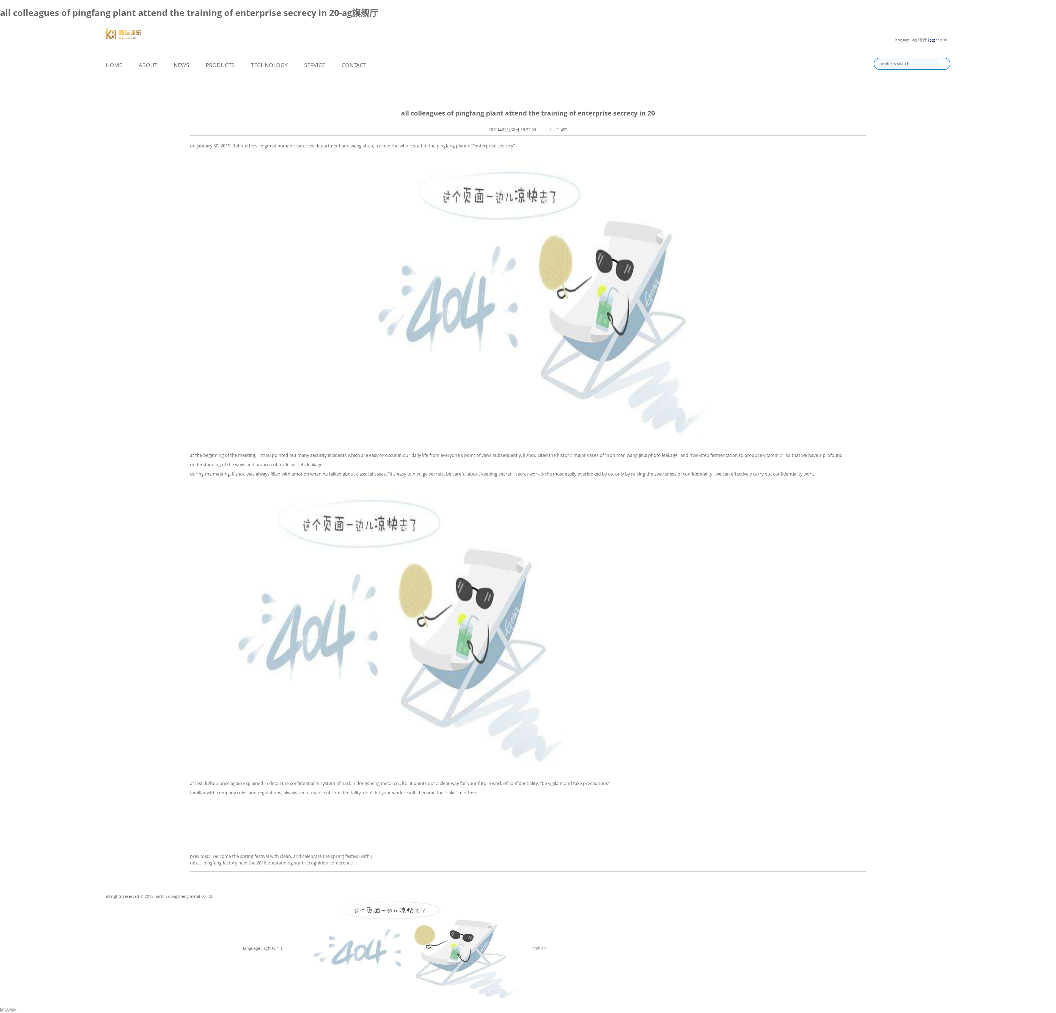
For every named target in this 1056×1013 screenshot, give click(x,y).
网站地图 (9, 1010)
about (148, 65)
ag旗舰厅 (919, 39)
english (941, 39)
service (314, 65)
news (181, 65)
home (114, 65)
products (220, 65)
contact (354, 65)
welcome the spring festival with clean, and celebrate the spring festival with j (292, 856)
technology (269, 65)
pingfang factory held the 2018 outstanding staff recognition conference (278, 863)
